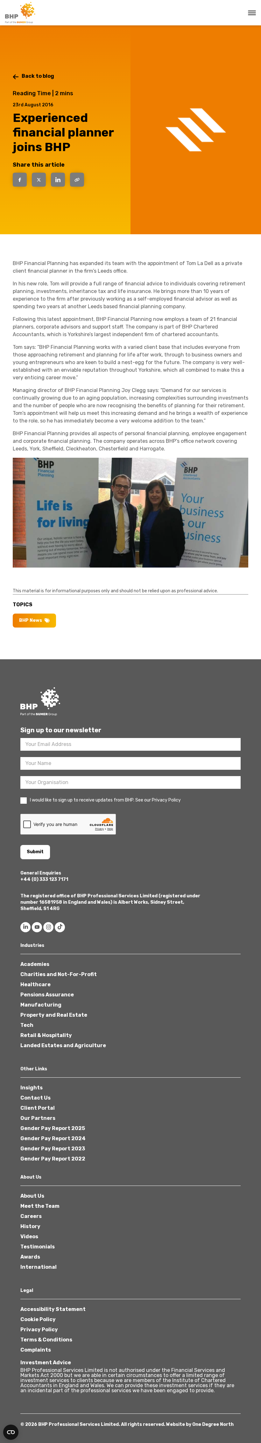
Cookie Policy (38, 1319)
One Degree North (213, 1424)
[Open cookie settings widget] (10, 1432)
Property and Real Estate (53, 1015)
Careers (31, 1216)
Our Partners (37, 1118)
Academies (34, 964)
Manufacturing (40, 1005)
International (38, 1267)
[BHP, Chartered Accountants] (21, 12)
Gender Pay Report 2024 (53, 1138)
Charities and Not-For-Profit (58, 974)
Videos (29, 1237)
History (30, 1226)
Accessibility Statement (53, 1309)
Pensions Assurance (47, 995)
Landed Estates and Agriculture (63, 1045)
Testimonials (37, 1247)
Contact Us (35, 1098)
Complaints (35, 1350)
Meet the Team (40, 1206)
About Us (32, 1196)
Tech (26, 1025)
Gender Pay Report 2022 (52, 1159)
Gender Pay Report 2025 (52, 1128)
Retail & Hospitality (46, 1035)
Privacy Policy (39, 1330)
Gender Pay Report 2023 (52, 1149)
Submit (35, 851)
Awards (30, 1257)
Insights (31, 1088)
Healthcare (35, 984)
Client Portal (37, 1108)
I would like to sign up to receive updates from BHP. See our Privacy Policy (105, 800)
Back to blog (38, 76)
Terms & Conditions (46, 1340)
